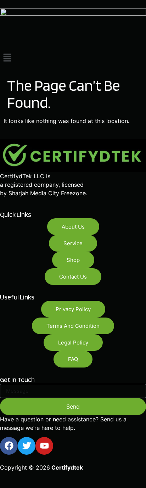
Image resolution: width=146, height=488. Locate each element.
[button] (73, 58)
